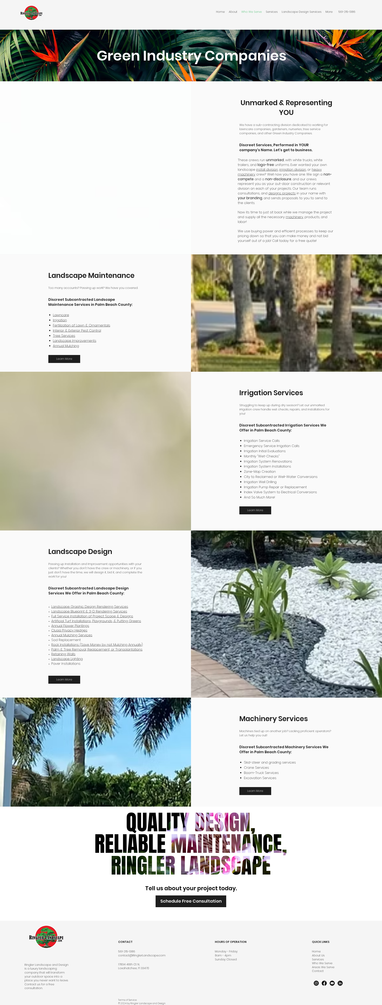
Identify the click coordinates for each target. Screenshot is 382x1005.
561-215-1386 (126, 951)
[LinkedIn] (340, 983)
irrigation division (292, 169)
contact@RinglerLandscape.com (142, 955)
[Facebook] (324, 983)
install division (267, 169)
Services (318, 959)
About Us (318, 955)
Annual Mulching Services (71, 635)
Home (316, 951)
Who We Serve (322, 963)
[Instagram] (316, 983)
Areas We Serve (323, 967)
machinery (294, 217)
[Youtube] (332, 983)
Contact (318, 971)
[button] (302, 12)
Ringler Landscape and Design (46, 965)
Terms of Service (127, 1000)
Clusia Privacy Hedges (69, 630)
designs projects (282, 193)
